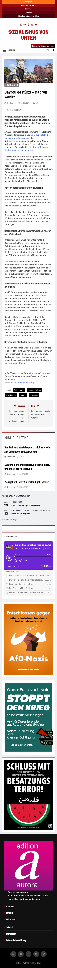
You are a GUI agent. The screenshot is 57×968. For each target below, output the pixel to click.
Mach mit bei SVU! (28, 5)
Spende (29, 12)
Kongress (28, 2)
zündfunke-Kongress (20, 513)
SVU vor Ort (11, 919)
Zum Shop (29, 9)
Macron (23, 395)
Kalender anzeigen (10, 519)
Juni (33, 134)
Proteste (34, 395)
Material (9, 927)
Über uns (10, 906)
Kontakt (9, 912)
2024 (38, 134)
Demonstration (34, 390)
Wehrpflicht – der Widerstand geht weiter (26, 482)
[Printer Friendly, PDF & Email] (13, 110)
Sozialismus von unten (28, 34)
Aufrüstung (19, 390)
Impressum (11, 933)
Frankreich (11, 395)
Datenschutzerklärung (16, 940)
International (11, 85)
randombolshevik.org (24, 382)
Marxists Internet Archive (28, 16)
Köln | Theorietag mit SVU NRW (25, 505)
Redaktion (11, 103)
